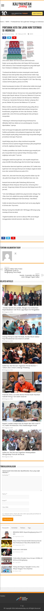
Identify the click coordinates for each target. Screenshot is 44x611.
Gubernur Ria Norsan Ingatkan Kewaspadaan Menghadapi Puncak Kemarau (18, 453)
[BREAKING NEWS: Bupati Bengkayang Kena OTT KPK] (6, 534)
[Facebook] (21, 606)
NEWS (7, 21)
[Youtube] (23, 606)
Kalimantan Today (9, 34)
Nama (4, 494)
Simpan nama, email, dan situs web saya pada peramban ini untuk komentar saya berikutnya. (21, 514)
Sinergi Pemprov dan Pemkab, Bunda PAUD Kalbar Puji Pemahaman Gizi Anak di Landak (21, 338)
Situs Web (5, 507)
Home (2, 21)
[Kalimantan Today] (22, 5)
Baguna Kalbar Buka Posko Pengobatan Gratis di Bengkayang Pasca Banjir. (13, 270)
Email (4, 500)
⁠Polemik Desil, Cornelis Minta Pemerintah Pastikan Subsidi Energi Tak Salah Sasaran (21, 396)
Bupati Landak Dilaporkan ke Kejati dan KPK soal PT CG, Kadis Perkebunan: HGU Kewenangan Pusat (21, 424)
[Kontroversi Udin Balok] (6, 552)
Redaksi (2, 596)
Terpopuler (5, 528)
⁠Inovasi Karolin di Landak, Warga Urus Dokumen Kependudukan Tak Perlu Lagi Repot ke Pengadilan (20, 309)
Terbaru (22, 528)
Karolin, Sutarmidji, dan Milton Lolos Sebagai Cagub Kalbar (30, 275)
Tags (29, 528)
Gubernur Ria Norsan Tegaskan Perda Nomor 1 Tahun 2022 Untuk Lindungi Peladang (19, 367)
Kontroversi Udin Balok (20, 549)
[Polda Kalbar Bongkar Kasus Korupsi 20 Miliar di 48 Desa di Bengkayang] (6, 560)
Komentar (5, 475)
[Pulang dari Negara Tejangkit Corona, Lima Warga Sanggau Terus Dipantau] (6, 569)
